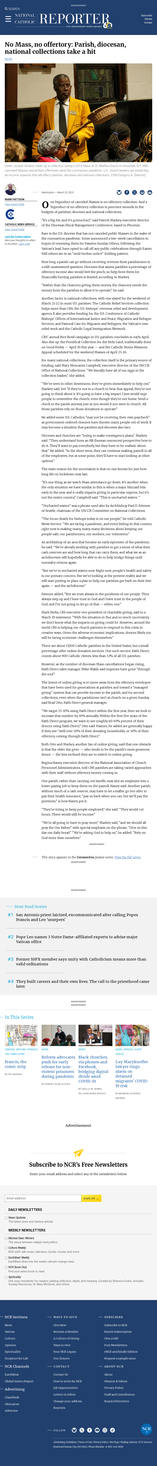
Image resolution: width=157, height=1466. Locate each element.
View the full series (127, 857)
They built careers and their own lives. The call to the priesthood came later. (82, 984)
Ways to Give (61, 1345)
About (108, 1374)
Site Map (114, 1442)
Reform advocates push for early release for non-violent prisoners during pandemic (58, 1067)
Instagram (104, 1430)
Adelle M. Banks (92, 1089)
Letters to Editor (64, 1394)
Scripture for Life (16, 1358)
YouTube (97, 1430)
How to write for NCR (67, 1381)
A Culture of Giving (66, 1338)
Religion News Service (92, 1093)
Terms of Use (85, 1442)
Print (149, 192)
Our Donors (61, 1358)
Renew (148, 18)
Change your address (67, 1401)
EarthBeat (12, 1374)
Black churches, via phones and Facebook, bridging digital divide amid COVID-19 (93, 1069)
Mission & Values (115, 1381)
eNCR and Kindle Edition (121, 1351)
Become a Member (65, 1331)
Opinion (10, 1049)
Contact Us (60, 1374)
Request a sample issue (120, 1358)
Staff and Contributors (119, 1394)
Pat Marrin (15, 1074)
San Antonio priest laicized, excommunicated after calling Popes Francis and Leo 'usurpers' (77, 917)
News (8, 59)
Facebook (89, 1430)
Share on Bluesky (119, 192)
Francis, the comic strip (16, 1064)
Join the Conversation (17, 236)
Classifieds (12, 1397)
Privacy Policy (113, 1388)
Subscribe (146, 15)
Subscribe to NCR (115, 1325)
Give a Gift (111, 1338)
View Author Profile (14, 204)
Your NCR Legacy (64, 1351)
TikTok (112, 1430)
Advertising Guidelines (64, 1442)
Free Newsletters (115, 1345)
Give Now (59, 1325)
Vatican (21, 1049)
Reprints (59, 1408)
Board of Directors (116, 1401)
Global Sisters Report (19, 1381)
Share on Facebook (126, 192)
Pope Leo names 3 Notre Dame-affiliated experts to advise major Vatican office (77, 939)
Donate (148, 22)
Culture (10, 1338)
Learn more (24, 243)
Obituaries (12, 1404)
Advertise (11, 1410)
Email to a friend (142, 192)
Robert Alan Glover (57, 1084)
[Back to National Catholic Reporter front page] (63, 21)
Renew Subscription (118, 1331)
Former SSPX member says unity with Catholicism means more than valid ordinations (81, 961)
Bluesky (74, 1430)
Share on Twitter (134, 192)
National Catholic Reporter (146, 1429)
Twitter (81, 1430)
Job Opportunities (65, 1388)
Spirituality (13, 1351)
